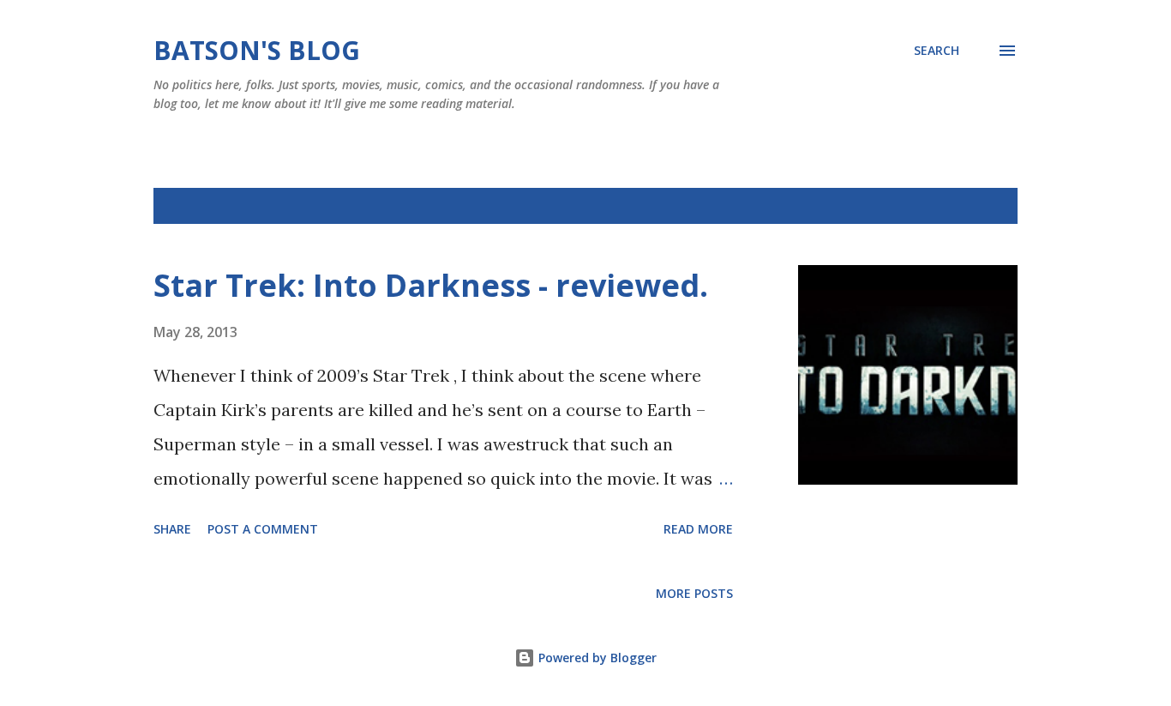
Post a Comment (262, 529)
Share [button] (172, 529)
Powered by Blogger (596, 657)
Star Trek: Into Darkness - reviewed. (430, 285)
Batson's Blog (256, 50)
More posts (694, 593)
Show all (974, 205)
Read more (698, 529)
